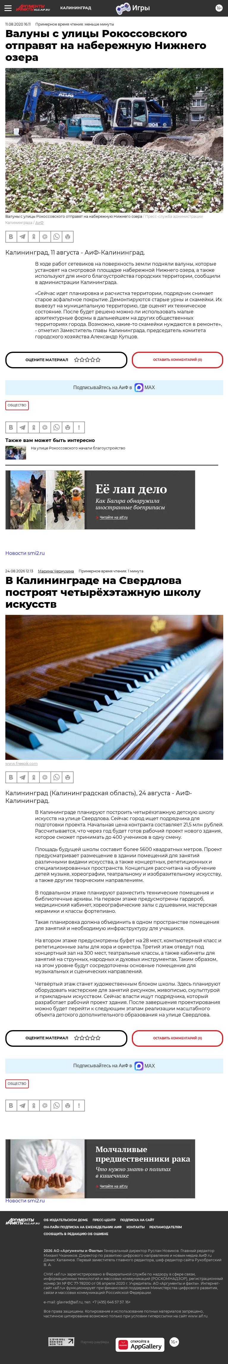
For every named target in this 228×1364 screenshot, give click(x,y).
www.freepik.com (21, 763)
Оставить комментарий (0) (177, 360)
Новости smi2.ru (25, 553)
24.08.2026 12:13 (19, 571)
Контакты (135, 1227)
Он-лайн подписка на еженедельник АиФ (83, 1227)
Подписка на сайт (137, 1220)
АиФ (39, 222)
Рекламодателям (165, 1227)
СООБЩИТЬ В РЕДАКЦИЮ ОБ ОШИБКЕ (76, 1234)
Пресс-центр (104, 1220)
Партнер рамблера (95, 1342)
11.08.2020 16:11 (18, 24)
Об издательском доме (66, 1220)
